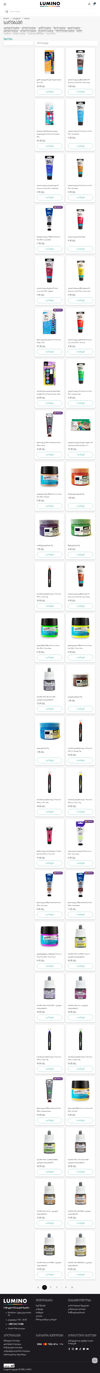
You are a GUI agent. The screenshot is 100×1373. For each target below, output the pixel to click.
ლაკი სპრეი (50, 33)
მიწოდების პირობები (12, 1341)
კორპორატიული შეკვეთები (78, 1306)
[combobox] (50, 11)
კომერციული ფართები (77, 1309)
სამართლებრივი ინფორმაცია (15, 1355)
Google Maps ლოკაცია (16, 1328)
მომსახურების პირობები (13, 1348)
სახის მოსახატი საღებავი (65, 31)
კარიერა (39, 1316)
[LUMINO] (50, 4)
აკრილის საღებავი (29, 28)
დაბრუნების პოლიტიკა (12, 1344)
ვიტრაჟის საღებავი (11, 31)
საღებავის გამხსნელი (36, 33)
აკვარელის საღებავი (12, 28)
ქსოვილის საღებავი (46, 31)
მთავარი (6, 18)
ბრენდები (39, 1313)
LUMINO (28, 1370)
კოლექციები (16, 18)
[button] (93, 4)
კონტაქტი (39, 1309)
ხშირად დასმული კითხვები (46, 1320)
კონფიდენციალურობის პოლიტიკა (17, 1351)
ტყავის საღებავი (74, 28)
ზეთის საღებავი (60, 28)
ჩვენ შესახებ (40, 1306)
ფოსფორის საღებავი (28, 31)
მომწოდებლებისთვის (76, 1313)
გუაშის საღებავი (45, 28)
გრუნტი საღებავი (19, 33)
